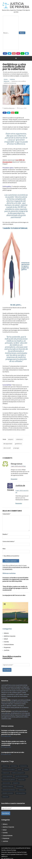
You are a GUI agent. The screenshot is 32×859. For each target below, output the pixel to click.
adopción (21, 779)
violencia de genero (9, 779)
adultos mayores (8, 786)
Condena (20, 786)
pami (19, 769)
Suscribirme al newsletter (11, 556)
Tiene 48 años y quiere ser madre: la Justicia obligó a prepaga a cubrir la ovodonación (15, 588)
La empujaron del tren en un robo (14, 595)
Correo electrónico (9, 541)
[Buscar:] (11, 33)
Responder (14, 479)
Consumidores (9, 644)
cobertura (19, 439)
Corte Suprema (7, 776)
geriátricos (18, 444)
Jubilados (22, 790)
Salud (6, 639)
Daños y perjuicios (18, 773)
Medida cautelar (8, 793)
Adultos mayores (9, 636)
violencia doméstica (9, 790)
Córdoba (14, 766)
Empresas (7, 647)
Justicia (6, 650)
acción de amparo (21, 776)
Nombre (5, 534)
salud (26, 769)
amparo (10, 439)
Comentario (6, 514)
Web (4, 548)
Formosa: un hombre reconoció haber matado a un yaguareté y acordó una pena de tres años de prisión (15, 579)
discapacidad (7, 444)
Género (6, 633)
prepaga (16, 448)
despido (15, 783)
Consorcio (23, 766)
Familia (6, 642)
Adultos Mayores (9, 108)
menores (5, 796)
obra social (7, 448)
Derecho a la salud (8, 769)
